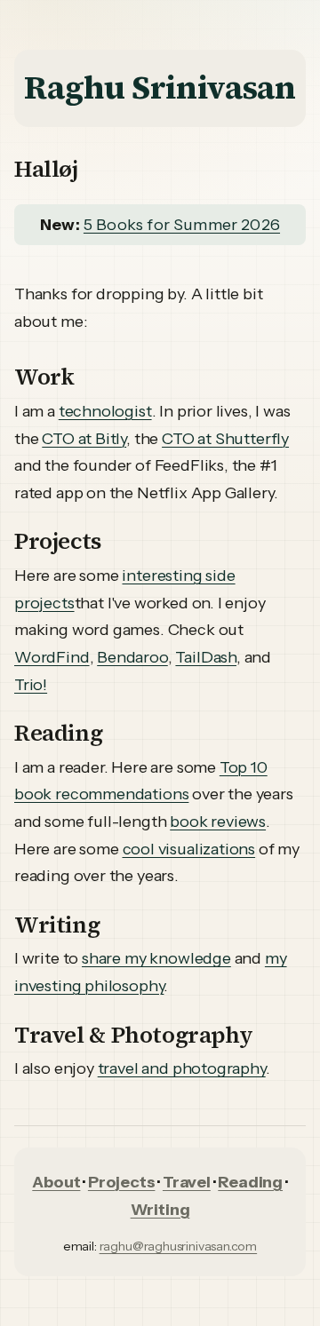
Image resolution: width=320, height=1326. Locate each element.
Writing (160, 1209)
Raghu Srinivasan (159, 87)
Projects (122, 1182)
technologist (105, 411)
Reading (250, 1182)
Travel (187, 1182)
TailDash (205, 657)
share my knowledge (156, 958)
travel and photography (182, 1068)
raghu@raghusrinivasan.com (179, 1246)
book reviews (218, 821)
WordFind (52, 657)
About (56, 1182)
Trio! (30, 685)
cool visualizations (189, 849)
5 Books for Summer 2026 (182, 224)
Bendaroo (132, 657)
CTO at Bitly (84, 439)
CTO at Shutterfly (225, 439)
